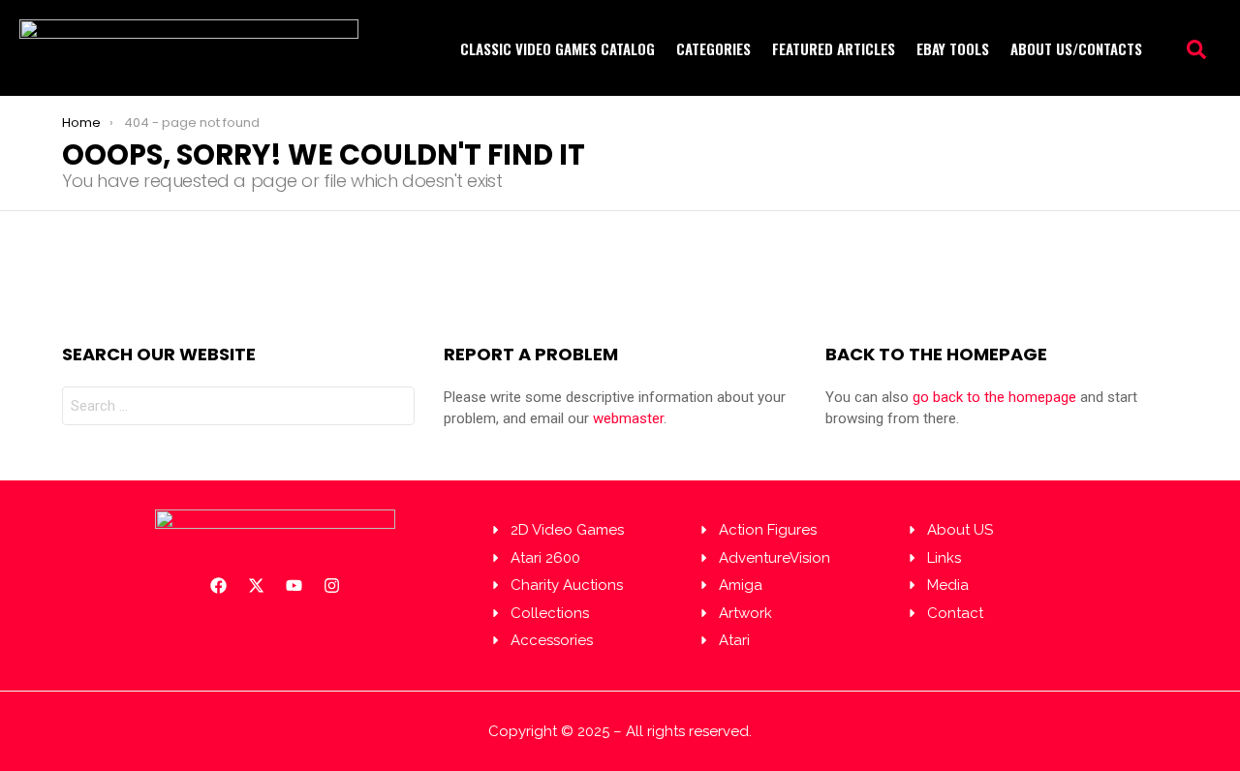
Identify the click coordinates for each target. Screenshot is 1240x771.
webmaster (628, 418)
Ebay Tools (952, 48)
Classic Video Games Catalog (557, 48)
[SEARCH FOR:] (238, 405)
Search (395, 409)
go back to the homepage (994, 397)
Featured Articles (833, 48)
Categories (713, 48)
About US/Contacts (1076, 48)
